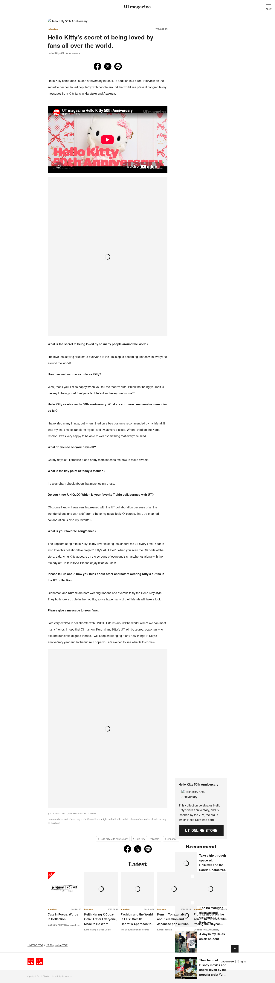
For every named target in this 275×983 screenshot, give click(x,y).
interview (53, 29)
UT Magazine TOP (57, 945)
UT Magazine (137, 7)
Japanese (227, 961)
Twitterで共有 (107, 66)
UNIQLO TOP (35, 945)
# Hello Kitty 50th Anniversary (113, 838)
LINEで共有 (118, 66)
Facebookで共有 (97, 66)
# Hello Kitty (139, 838)
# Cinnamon (171, 838)
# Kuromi (155, 838)
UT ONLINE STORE (201, 830)
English (242, 961)
